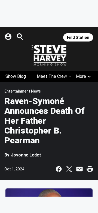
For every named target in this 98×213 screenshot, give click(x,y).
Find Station (78, 37)
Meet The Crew (52, 76)
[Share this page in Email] (79, 169)
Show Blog (15, 76)
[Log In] (9, 36)
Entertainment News (22, 91)
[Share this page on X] (69, 169)
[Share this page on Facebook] (59, 169)
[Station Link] (49, 55)
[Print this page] (90, 169)
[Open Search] (20, 36)
